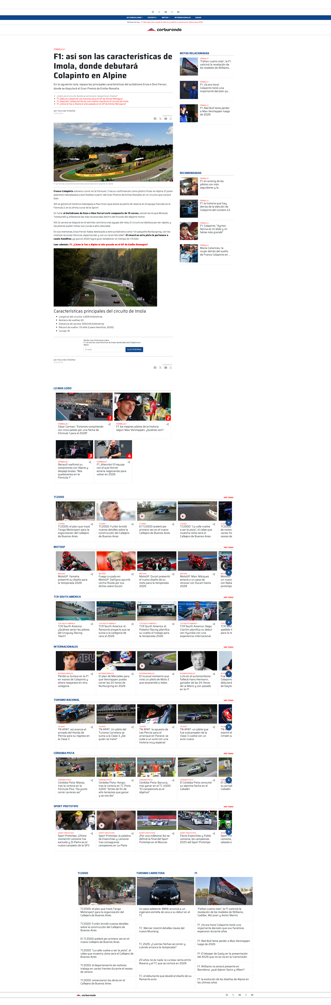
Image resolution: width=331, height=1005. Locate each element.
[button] (135, 17)
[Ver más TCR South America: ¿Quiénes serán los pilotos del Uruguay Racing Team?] (75, 611)
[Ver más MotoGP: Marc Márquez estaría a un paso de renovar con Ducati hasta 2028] (197, 561)
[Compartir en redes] (109, 424)
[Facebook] (153, 12)
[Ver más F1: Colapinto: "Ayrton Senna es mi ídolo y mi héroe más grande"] (189, 231)
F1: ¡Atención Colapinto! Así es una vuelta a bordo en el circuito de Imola (92, 101)
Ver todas (228, 497)
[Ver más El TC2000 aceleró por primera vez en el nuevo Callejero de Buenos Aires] (156, 511)
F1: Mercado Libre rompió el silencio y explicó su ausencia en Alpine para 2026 (172, 22)
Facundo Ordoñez (66, 110)
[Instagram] (172, 12)
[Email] (178, 12)
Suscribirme (134, 349)
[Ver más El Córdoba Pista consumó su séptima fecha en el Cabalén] (197, 767)
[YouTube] (165, 12)
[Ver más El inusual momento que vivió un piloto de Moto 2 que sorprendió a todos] (156, 660)
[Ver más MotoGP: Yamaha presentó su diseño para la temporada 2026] (75, 561)
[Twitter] (159, 12)
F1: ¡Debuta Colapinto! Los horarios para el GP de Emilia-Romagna (90, 98)
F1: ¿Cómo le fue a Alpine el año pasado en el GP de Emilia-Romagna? (91, 104)
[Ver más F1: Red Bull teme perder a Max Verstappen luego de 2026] (189, 113)
